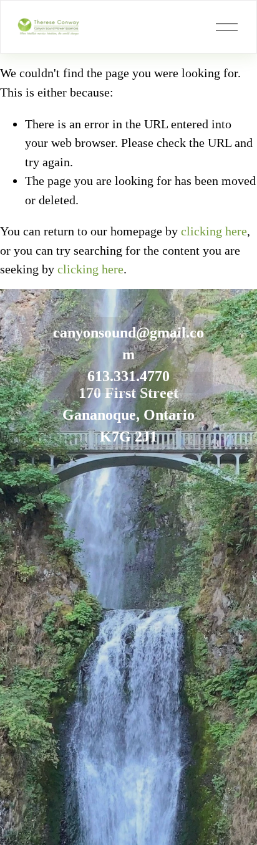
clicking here (214, 231)
